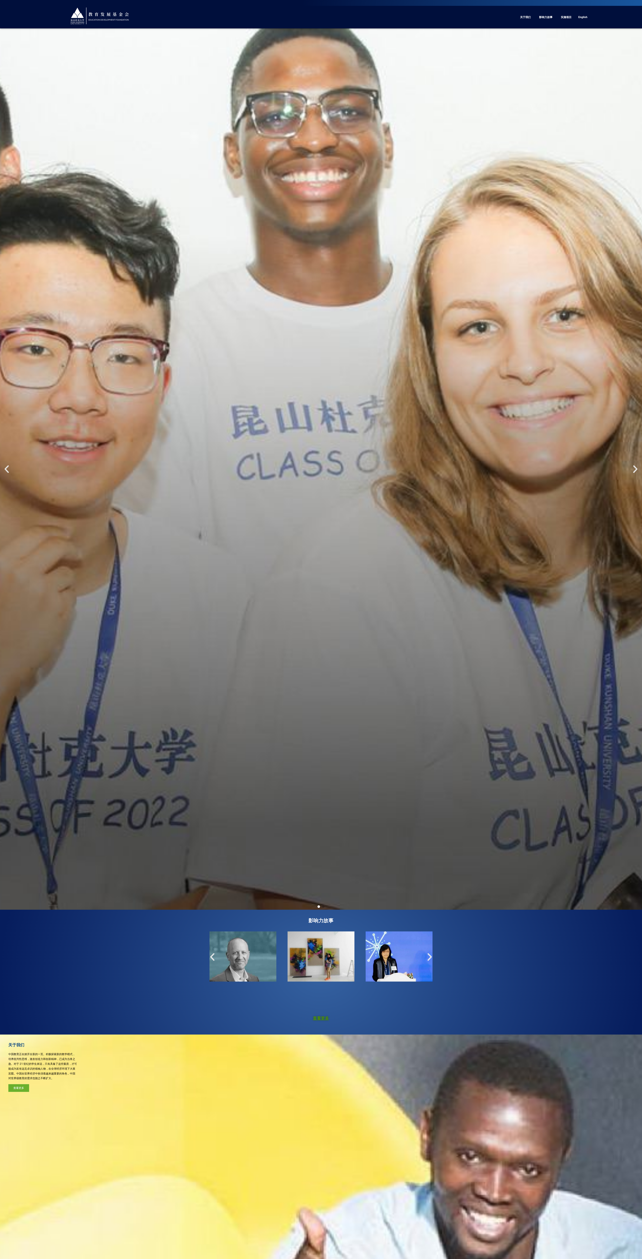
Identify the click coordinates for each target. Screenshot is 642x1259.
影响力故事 (546, 17)
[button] (318, 906)
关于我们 (525, 17)
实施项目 (566, 17)
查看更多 (321, 1018)
